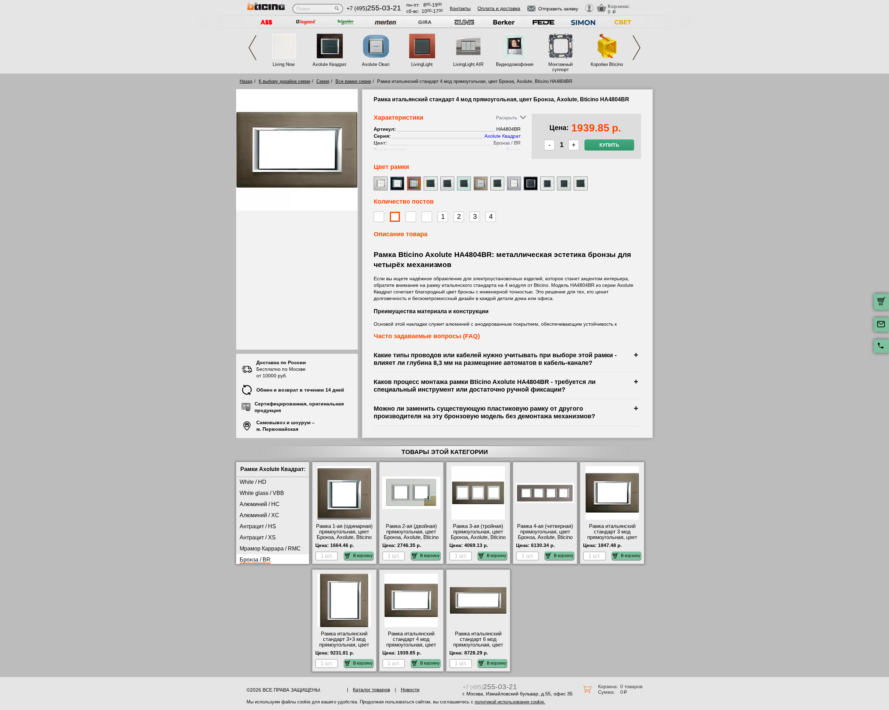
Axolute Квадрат (330, 64)
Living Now (283, 64)
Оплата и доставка (498, 8)
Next (636, 47)
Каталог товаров (371, 689)
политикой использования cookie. (510, 701)
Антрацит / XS (258, 537)
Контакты (460, 8)
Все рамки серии (353, 81)
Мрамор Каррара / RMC (270, 548)
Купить (609, 145)
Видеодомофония (514, 64)
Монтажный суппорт (560, 67)
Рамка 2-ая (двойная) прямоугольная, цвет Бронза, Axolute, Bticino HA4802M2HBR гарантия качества (411, 537)
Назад (246, 81)
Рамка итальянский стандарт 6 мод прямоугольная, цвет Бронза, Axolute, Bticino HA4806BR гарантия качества (478, 647)
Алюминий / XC (259, 515)
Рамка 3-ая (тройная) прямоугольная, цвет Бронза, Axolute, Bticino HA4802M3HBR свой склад (478, 537)
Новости (410, 689)
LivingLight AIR (468, 64)
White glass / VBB (262, 493)
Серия (322, 81)
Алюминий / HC (260, 504)
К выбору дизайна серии (284, 81)
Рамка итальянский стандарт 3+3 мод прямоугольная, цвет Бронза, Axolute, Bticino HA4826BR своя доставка (344, 647)
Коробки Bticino (607, 64)
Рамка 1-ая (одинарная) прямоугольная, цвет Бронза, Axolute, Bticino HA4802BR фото (344, 534)
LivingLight (422, 64)
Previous (252, 47)
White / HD (253, 482)
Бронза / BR (255, 560)
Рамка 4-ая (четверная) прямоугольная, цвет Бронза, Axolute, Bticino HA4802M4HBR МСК (545, 534)
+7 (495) (374, 8)
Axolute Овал (376, 64)
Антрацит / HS (258, 526)
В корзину (363, 555)
